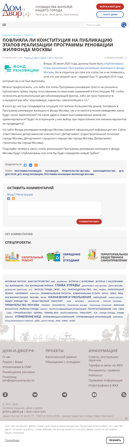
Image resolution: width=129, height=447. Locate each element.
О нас (7, 357)
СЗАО (9, 313)
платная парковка (113, 301)
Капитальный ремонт (32, 259)
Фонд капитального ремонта (19, 321)
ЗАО (95, 289)
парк (70, 301)
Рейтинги (95, 375)
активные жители (16, 281)
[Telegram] (25, 165)
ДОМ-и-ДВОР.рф (13, 411)
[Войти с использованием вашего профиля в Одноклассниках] (13, 199)
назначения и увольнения (70, 297)
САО (115, 309)
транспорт (86, 313)
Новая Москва (116, 297)
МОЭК (44, 297)
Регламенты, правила (104, 370)
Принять (115, 440)
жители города (43, 289)
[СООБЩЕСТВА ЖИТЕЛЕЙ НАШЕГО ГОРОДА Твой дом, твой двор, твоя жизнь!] (16, 11)
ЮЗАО (72, 321)
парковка (80, 301)
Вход (10, 194)
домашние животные (16, 289)
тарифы (38, 312)
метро (105, 293)
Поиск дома (110, 14)
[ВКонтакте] (30, 165)
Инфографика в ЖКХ (103, 385)
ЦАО (37, 320)
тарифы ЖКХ (51, 312)
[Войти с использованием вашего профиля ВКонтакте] (8, 199)
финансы (118, 317)
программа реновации (27, 171)
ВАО (53, 281)
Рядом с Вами (13, 362)
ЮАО (58, 321)
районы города (29, 308)
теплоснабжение (69, 313)
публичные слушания (101, 305)
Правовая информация (105, 380)
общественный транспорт (48, 301)
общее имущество (17, 301)
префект (46, 305)
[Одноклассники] (35, 165)
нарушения (100, 297)
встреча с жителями (82, 281)
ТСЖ (96, 313)
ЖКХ (57, 289)
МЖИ (113, 293)
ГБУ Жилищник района (39, 285)
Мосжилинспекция (17, 297)
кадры (103, 289)
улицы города (108, 313)
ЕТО (31, 289)
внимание (62, 281)
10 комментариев (113, 58)
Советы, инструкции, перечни (103, 358)
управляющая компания (59, 316)
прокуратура (59, 305)
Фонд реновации (33, 174)
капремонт (22, 293)
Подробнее (12, 440)
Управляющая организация (94, 316)
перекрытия (94, 301)
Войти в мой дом (110, 6)
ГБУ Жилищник (14, 285)
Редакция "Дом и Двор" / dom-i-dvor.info (43, 58)
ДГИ (121, 171)
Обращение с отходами (71, 257)
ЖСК (64, 289)
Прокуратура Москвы (77, 305)
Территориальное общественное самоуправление (114, 257)
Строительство (22, 312)
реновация (51, 171)
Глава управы (68, 285)
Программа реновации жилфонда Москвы (69, 174)
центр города (48, 321)
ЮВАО (65, 320)
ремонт (44, 309)
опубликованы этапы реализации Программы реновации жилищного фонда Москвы (84, 68)
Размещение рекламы (19, 372)
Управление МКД (28, 316)
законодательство (104, 171)
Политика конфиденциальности (18, 378)
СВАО (121, 309)
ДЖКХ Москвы (116, 285)
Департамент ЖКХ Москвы (94, 286)
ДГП (19, 174)
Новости (29, 35)
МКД (120, 293)
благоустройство (39, 281)
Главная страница (12, 35)
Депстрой (10, 174)
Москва (34, 297)
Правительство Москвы (76, 171)
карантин (35, 293)
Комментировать (89, 221)
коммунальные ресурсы (56, 293)
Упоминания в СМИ (17, 367)
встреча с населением (109, 281)
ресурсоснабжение (100, 308)
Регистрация (24, 194)
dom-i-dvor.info (36, 411)
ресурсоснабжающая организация (68, 309)
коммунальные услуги (87, 293)
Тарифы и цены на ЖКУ (106, 365)
